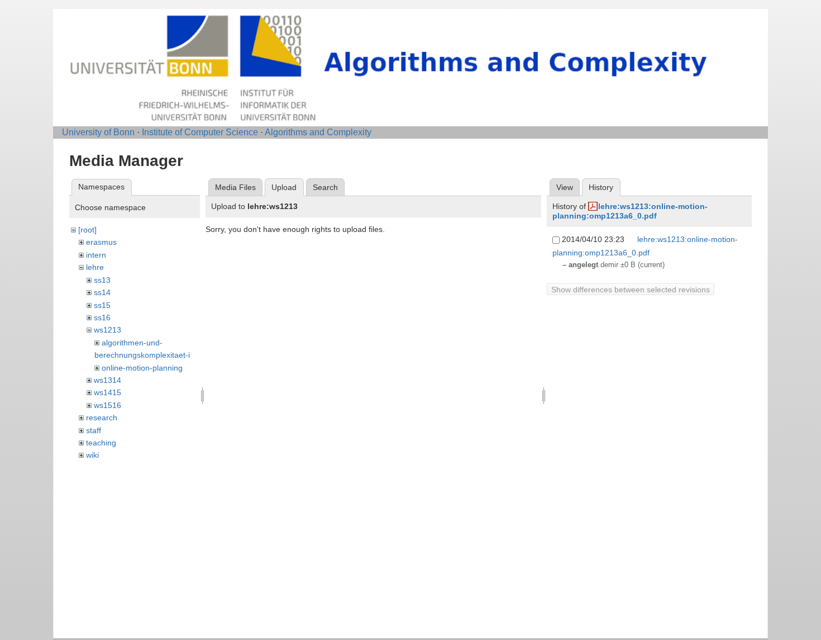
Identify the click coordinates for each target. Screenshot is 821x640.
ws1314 (107, 380)
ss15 (102, 305)
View (564, 187)
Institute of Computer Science (200, 132)
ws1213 (107, 329)
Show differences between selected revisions (630, 289)
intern (96, 254)
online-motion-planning (142, 367)
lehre (95, 267)
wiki (92, 455)
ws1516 (107, 405)
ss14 (102, 292)
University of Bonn (98, 132)
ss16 (102, 317)
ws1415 (107, 392)
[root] (87, 229)
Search (325, 187)
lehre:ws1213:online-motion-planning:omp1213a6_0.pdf (630, 211)
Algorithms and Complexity (318, 132)
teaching (101, 442)
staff (93, 430)
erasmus (101, 242)
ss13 (102, 280)
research (101, 417)
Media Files (235, 187)
